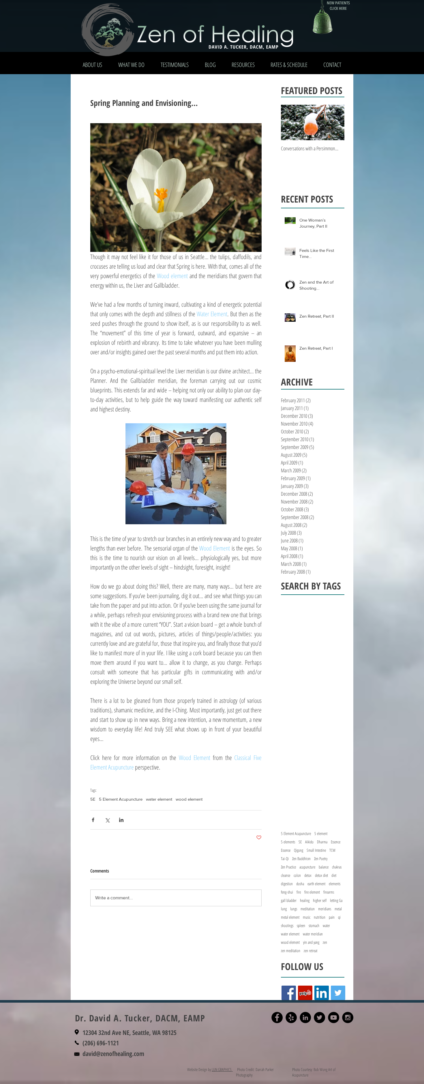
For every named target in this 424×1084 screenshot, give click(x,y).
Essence (335, 841)
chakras (337, 866)
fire (299, 892)
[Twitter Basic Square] (338, 993)
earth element (316, 883)
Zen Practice (288, 866)
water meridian (313, 933)
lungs (293, 908)
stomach (314, 925)
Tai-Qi (285, 858)
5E (92, 799)
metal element (290, 917)
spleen (301, 925)
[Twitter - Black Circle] (319, 1017)
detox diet (321, 875)
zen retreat (310, 950)
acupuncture (307, 866)
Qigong (298, 850)
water (326, 925)
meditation (308, 908)
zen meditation (290, 950)
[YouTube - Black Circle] (333, 1017)
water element (159, 799)
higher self (320, 900)
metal (338, 908)
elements (334, 883)
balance (324, 866)
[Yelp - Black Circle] (291, 1017)
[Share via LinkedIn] (121, 820)
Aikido (309, 841)
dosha (300, 883)
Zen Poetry (320, 858)
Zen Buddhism (301, 858)
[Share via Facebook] (93, 820)
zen (325, 942)
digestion (287, 883)
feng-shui (287, 892)
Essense (285, 850)
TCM (332, 850)
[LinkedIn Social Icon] (321, 993)
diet (333, 875)
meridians (324, 908)
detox (308, 875)
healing (304, 900)
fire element (312, 892)
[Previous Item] (290, 122)
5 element (320, 833)
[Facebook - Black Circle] (277, 1017)
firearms (328, 892)
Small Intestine (316, 850)
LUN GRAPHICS (222, 1069)
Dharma (322, 841)
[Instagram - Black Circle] (347, 1017)
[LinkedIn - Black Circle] (305, 1017)
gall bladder (289, 900)
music (306, 917)
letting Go (336, 900)
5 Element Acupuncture (120, 799)
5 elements (288, 841)
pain (332, 917)
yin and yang (311, 942)
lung (284, 908)
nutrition (319, 917)
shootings (287, 925)
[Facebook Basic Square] (289, 993)
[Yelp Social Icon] (305, 993)
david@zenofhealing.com (113, 1053)
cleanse (285, 875)
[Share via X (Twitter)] (107, 820)
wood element (189, 799)
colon (297, 875)
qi (339, 917)
